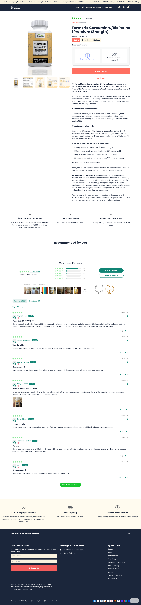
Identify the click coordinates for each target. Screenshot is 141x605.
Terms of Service (115, 575)
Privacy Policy (113, 569)
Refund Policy (113, 565)
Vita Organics (26, 601)
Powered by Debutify (51, 601)
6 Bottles (96, 40)
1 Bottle (76, 40)
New (77, 7)
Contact (109, 7)
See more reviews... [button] (70, 484)
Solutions (98, 7)
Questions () (35, 301)
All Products (87, 7)
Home (110, 572)
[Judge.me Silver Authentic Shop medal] (99, 289)
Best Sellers (113, 555)
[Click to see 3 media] (40, 82)
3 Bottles (85, 40)
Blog (110, 552)
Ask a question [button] (111, 275)
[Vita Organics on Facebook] (129, 533)
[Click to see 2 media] (28, 82)
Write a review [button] (111, 270)
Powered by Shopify (38, 601)
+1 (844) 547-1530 (68, 553)
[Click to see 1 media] (16, 82)
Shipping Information (116, 562)
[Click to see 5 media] (64, 82)
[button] (77, 18)
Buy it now (101, 78)
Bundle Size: (80, 36)
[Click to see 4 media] (52, 82)
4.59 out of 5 (35, 272)
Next (66, 46)
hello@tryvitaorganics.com (72, 550)
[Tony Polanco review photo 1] (17, 402)
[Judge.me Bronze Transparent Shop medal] (109, 289)
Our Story (112, 559)
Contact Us (112, 579)
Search (111, 549)
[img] (17, 313)
